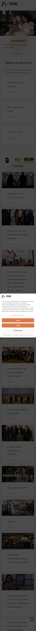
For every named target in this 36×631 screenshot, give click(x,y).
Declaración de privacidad (20, 334)
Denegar (18, 325)
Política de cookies (7, 334)
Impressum (30, 334)
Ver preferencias (18, 330)
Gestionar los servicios (18, 315)
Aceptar (18, 320)
